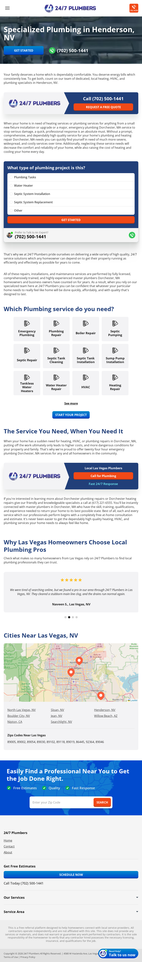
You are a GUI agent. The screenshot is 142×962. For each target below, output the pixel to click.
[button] (79, 660)
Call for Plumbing (103, 476)
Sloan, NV (57, 710)
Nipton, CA (14, 722)
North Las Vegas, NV (21, 710)
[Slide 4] (76, 617)
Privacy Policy (27, 957)
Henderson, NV (104, 710)
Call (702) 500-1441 (103, 99)
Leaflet (133, 700)
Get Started (23, 50)
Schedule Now (71, 875)
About (8, 852)
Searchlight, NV (61, 722)
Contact (9, 846)
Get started (71, 220)
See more (71, 403)
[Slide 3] (73, 617)
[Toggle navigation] (7, 8)
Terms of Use (11, 957)
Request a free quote (103, 107)
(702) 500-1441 (72, 50)
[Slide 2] (69, 617)
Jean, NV (56, 716)
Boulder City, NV (18, 716)
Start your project (71, 415)
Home (8, 840)
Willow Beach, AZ (105, 716)
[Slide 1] (65, 617)
